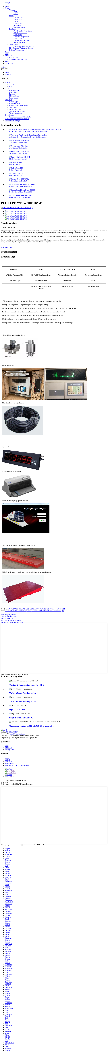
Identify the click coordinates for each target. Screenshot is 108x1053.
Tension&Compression (21, 37)
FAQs (7, 54)
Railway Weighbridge (16, 50)
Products (8, 8)
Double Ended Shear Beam (23, 31)
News (7, 52)
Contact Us (9, 63)
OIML (16, 12)
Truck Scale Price (7, 618)
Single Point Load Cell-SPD (21, 718)
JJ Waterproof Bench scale (18, 142)
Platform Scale (18, 17)
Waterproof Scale (19, 27)
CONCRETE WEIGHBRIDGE (20, 197)
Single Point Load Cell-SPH (18, 159)
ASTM (16, 14)
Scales (11, 16)
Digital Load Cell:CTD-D (20, 709)
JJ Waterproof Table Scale (18, 148)
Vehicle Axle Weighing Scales (11, 620)
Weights (12, 10)
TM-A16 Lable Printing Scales (22, 701)
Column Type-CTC (15, 175)
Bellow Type (18, 38)
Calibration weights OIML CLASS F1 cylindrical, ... (32, 726)
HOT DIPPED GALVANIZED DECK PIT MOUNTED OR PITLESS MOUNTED (36, 609)
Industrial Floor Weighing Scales (24, 46)
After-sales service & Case (18, 59)
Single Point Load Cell (21, 40)
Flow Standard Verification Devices (21, 48)
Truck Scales (13, 44)
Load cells (12, 29)
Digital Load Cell (19, 42)
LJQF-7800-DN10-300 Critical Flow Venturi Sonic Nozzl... (29, 131)
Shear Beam (18, 35)
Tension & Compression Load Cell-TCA (26, 685)
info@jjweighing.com (17, 734)
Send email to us (6, 247)
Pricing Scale (18, 19)
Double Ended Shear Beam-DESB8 (21, 192)
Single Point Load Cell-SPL (18, 153)
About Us (8, 56)
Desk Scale (17, 25)
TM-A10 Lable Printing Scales (22, 693)
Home (7, 6)
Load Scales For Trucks (9, 616)
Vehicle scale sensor (20, 33)
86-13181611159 (12, 732)
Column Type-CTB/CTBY (18, 181)
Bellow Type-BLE (15, 170)
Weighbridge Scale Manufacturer (12, 622)
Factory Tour (13, 57)
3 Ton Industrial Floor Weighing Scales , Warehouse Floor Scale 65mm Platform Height (34, 611)
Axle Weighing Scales (8, 615)
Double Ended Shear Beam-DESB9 (21, 186)
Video (7, 61)
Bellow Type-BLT (15, 164)
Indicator (16, 21)
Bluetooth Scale (14, 90)
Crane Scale (18, 23)
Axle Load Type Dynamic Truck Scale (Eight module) (27, 137)
